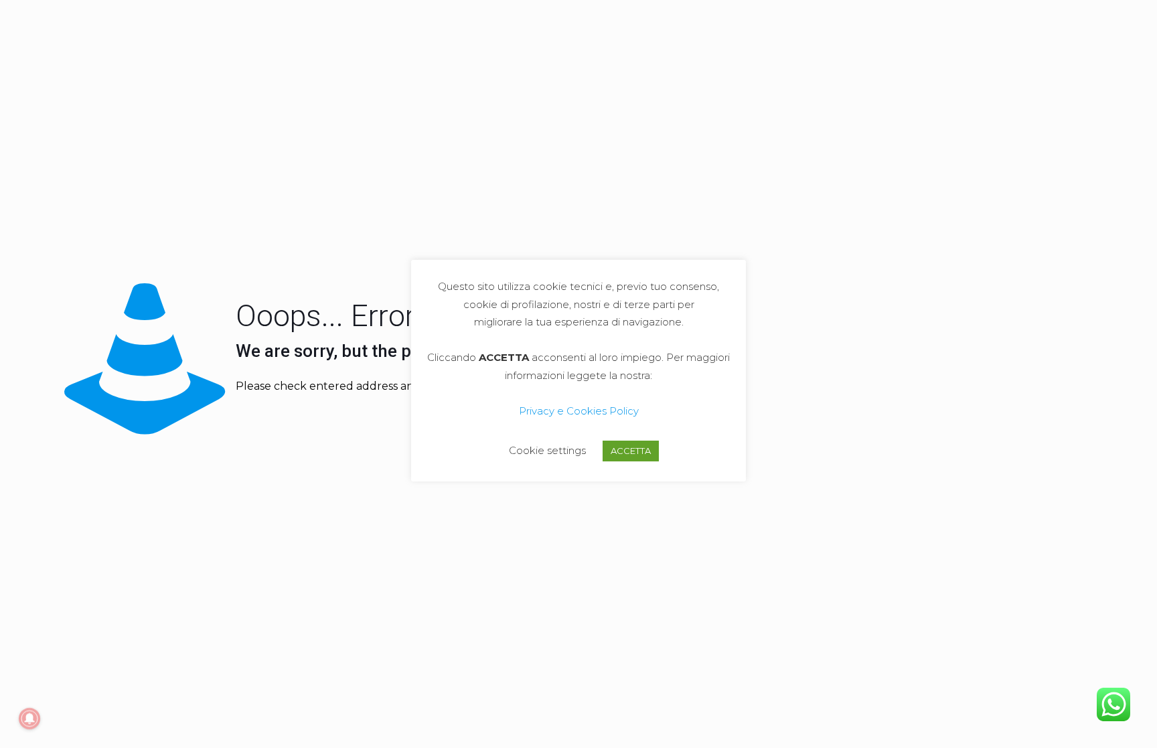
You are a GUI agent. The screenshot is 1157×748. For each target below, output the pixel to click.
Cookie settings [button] (547, 450)
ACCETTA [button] (631, 450)
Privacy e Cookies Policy (579, 410)
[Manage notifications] (29, 718)
